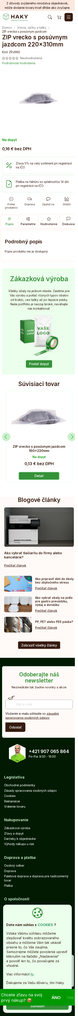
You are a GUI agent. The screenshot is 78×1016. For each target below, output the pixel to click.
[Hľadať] (50, 17)
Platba (8, 885)
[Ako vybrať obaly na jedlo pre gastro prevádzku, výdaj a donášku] (18, 604)
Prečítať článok (15, 565)
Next (72, 437)
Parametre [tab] (28, 224)
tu (32, 974)
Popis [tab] (9, 224)
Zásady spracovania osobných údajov (30, 790)
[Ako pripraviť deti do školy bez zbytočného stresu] (18, 583)
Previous (6, 437)
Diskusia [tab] (68, 224)
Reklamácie (12, 801)
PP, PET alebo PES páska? (54, 621)
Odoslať (15, 727)
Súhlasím (38, 1006)
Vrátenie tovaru (14, 806)
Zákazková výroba (17, 828)
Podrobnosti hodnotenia (18, 63)
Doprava (10, 871)
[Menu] (68, 17)
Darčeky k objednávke (20, 838)
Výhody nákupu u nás (19, 844)
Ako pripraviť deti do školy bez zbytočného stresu (54, 580)
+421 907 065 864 (49, 751)
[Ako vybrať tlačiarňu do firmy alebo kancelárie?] (39, 527)
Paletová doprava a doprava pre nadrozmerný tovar (36, 878)
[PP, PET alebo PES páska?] (18, 624)
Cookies (10, 796)
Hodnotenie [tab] (48, 224)
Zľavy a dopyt (14, 833)
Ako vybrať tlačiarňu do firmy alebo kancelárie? (33, 555)
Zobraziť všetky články (39, 645)
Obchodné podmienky (19, 785)
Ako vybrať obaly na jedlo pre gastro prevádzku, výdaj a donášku (54, 601)
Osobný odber (14, 865)
